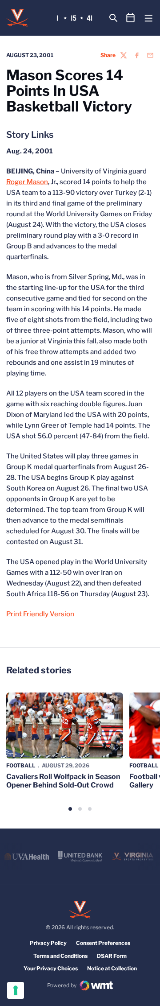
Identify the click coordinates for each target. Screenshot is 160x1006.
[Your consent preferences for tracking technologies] (15, 990)
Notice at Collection (112, 968)
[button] (70, 809)
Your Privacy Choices (51, 968)
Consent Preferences (103, 943)
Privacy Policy (48, 943)
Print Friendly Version (40, 614)
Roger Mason (27, 182)
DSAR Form (112, 955)
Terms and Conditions (60, 955)
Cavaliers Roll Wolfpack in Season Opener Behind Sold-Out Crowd (63, 780)
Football (21, 765)
